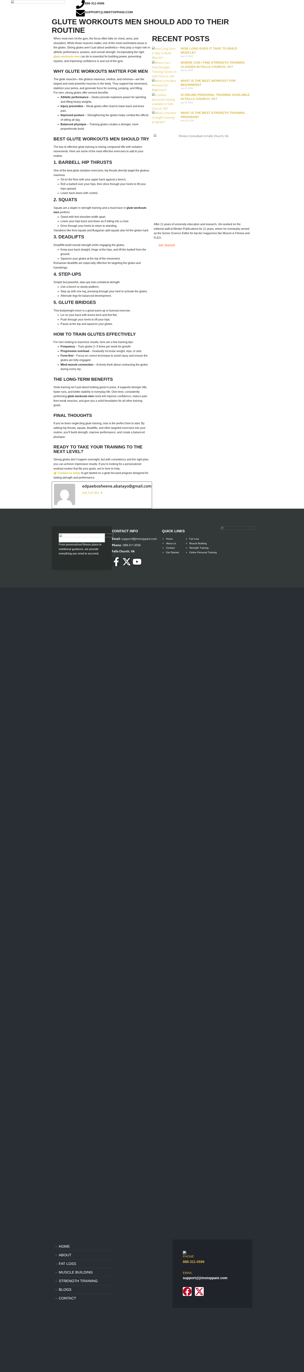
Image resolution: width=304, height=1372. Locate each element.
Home (64, 1246)
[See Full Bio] (101, 493)
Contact (67, 1298)
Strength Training (78, 1281)
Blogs (65, 1289)
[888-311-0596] (80, 4)
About (65, 1255)
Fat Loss (67, 1264)
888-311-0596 (94, 3)
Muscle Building (76, 1272)
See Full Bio (90, 493)
